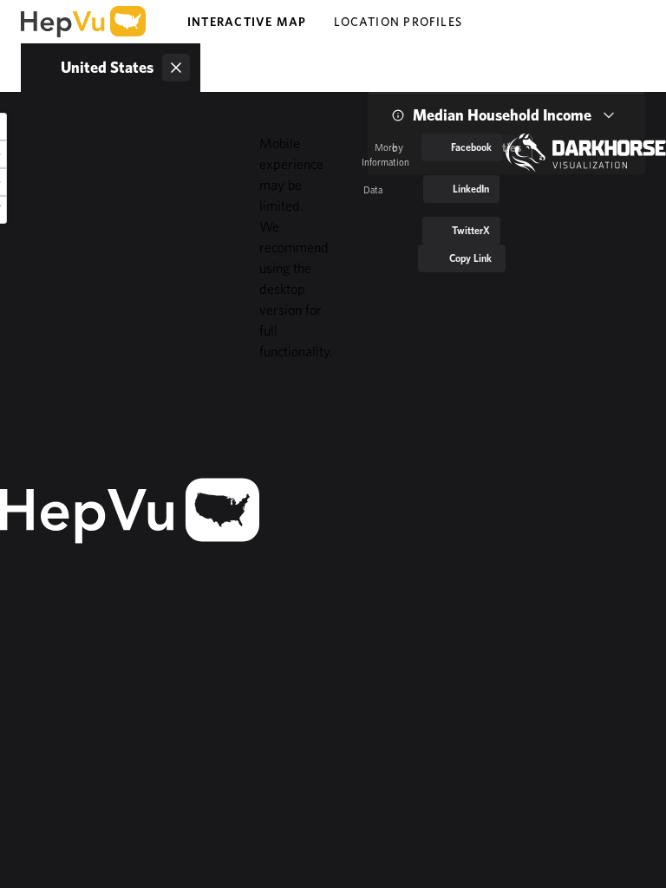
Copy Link (470, 257)
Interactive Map (246, 22)
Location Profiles (398, 22)
